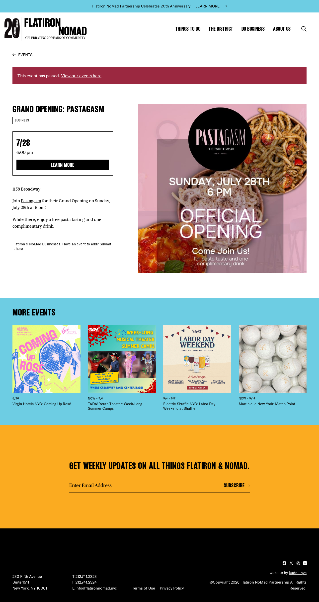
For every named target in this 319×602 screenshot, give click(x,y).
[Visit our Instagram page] (299, 563)
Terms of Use (143, 588)
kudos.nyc (298, 572)
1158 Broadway (26, 189)
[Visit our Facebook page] (285, 563)
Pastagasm (31, 200)
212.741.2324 (86, 582)
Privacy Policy (172, 588)
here (19, 248)
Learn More (63, 165)
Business (22, 120)
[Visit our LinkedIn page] (305, 563)
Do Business (253, 28)
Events (25, 54)
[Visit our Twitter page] (291, 563)
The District (221, 28)
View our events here (81, 75)
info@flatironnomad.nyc (96, 588)
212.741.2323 (86, 576)
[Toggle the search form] (304, 28)
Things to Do (187, 28)
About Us (282, 28)
